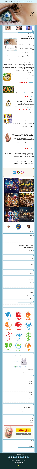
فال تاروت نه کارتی (30, 392)
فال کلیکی (31, 292)
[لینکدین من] (9, 457)
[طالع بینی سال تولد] (18, 362)
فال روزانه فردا (31, 448)
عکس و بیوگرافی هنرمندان (29, 450)
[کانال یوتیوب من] (11, 457)
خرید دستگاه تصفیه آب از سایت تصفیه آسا (28, 407)
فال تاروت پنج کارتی (30, 389)
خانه (33, 1)
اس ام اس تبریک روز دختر (30, 238)
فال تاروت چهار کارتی (30, 387)
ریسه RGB (31, 303)
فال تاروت (27, 1)
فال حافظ (30, 1)
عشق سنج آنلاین (31, 298)
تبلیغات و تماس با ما (7, 1)
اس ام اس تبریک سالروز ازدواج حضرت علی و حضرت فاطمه (26, 245)
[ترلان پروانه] (19, 28)
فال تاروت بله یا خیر (30, 400)
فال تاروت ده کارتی (30, 394)
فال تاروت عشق (31, 396)
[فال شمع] (11, 200)
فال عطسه (31, 443)
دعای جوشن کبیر (31, 285)
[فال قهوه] (26, 200)
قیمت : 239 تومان (18, 373)
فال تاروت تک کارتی (30, 383)
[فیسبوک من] (23, 457)
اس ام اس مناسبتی (13, 1)
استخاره (33, 80)
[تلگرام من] (25, 457)
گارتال (32, 12)
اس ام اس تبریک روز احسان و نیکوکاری (28, 247)
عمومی (29, 231)
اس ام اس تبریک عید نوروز (29, 240)
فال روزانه (23, 1)
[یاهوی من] (28, 457)
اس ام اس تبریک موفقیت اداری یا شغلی (28, 241)
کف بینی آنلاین (31, 145)
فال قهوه (32, 264)
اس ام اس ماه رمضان (30, 243)
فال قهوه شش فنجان (30, 268)
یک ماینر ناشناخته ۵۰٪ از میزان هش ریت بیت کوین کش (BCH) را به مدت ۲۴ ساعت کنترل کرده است (21, 409)
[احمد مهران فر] (29, 28)
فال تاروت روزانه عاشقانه (30, 398)
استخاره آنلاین (18, 1)
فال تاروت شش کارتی (30, 390)
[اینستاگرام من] (21, 457)
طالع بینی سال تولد (30, 369)
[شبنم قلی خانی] (8, 28)
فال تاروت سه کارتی (30, 385)
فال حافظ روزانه (20, 92)
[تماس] (18, 457)
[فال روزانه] (11, 185)
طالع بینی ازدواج (28, 107)
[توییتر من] (16, 457)
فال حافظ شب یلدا (31, 422)
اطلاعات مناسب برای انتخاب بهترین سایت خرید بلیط (27, 411)
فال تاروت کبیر (31, 379)
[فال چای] (26, 214)
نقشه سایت (15, 462)
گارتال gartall (29, 31)
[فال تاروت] (26, 185)
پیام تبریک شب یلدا (30, 424)
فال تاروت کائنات (31, 381)
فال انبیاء (32, 258)
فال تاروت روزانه (31, 378)
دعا (32, 286)
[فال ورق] (11, 214)
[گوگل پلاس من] (14, 457)
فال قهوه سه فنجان (30, 266)
